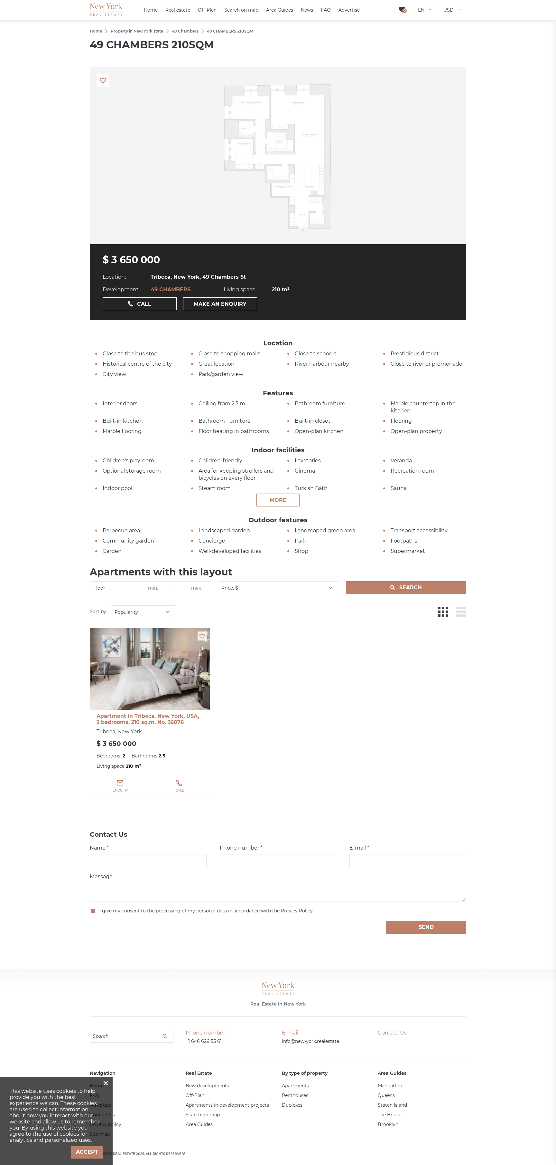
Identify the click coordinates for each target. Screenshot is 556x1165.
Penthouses (295, 1095)
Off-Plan (195, 1095)
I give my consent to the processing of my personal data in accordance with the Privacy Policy (206, 911)
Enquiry (120, 790)
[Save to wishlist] (202, 635)
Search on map (203, 1115)
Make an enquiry (220, 304)
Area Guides (199, 1124)
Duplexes (292, 1105)
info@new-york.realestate (310, 1041)
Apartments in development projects (227, 1105)
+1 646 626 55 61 (204, 1041)
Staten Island (392, 1105)
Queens (386, 1095)
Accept (87, 1152)
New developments (207, 1086)
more (278, 500)
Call (144, 304)
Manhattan (390, 1086)
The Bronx (389, 1115)
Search (410, 587)
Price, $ (229, 588)
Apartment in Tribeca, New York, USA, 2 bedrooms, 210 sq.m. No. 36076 (148, 719)
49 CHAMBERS (170, 289)
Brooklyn (388, 1124)
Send (426, 927)
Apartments (295, 1086)
